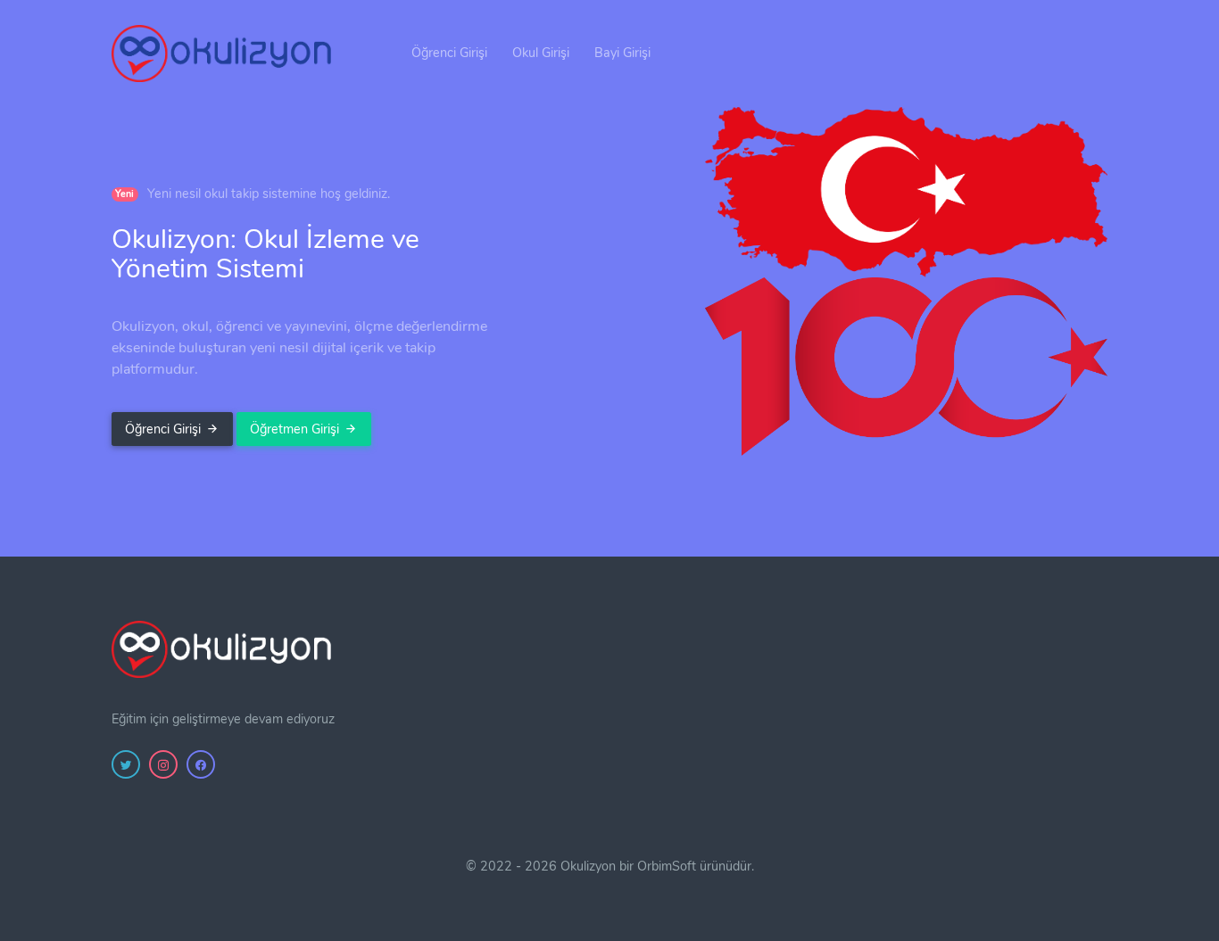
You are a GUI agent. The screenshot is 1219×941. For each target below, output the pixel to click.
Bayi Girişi (622, 53)
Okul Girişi (540, 53)
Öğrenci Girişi (449, 53)
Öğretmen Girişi (294, 429)
